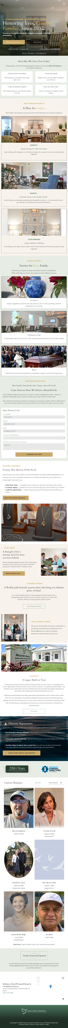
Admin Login (44, 1024)
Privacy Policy (24, 1024)
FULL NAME (6, 414)
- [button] (38, 980)
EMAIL (5, 428)
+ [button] (38, 978)
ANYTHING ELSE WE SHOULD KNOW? (15, 442)
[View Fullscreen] (38, 984)
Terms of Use (34, 1024)
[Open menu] (64, 3)
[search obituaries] (61, 783)
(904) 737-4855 (13, 49)
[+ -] (50, 988)
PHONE (5, 421)
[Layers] (63, 978)
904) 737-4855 (8, 993)
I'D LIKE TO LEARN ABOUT (11, 435)
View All (37, 783)
